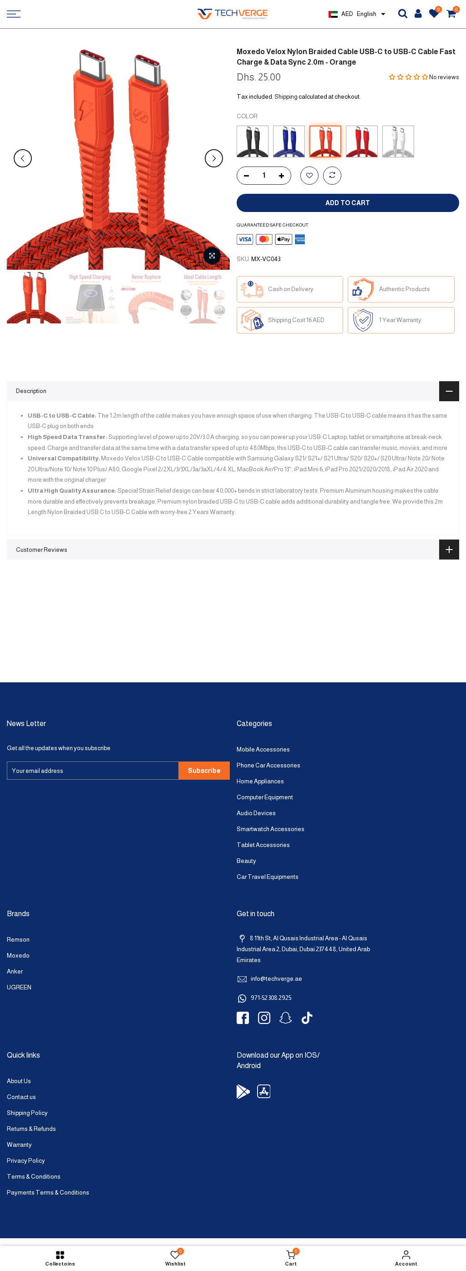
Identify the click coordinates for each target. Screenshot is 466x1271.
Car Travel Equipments (268, 876)
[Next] (214, 158)
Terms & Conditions (34, 1176)
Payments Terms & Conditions (48, 1192)
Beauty (246, 860)
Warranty (19, 1144)
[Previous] (23, 158)
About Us (19, 1081)
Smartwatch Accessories (270, 829)
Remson (18, 939)
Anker (15, 971)
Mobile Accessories (263, 749)
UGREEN (19, 987)
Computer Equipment (265, 797)
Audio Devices (256, 813)
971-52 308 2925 (271, 997)
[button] (408, 77)
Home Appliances (260, 781)
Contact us (21, 1097)
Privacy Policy (26, 1160)
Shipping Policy (27, 1113)
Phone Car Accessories (268, 765)
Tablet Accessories (263, 845)
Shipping (286, 96)
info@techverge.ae (276, 978)
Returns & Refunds (31, 1128)
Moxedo (18, 955)
